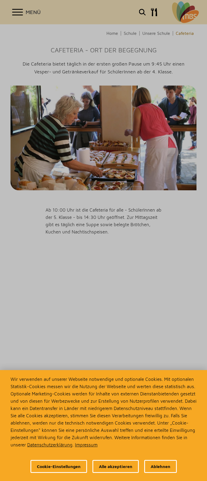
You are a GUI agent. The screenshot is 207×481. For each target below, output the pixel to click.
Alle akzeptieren (115, 466)
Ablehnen (160, 466)
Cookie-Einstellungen (59, 466)
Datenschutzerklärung (50, 445)
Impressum (86, 445)
